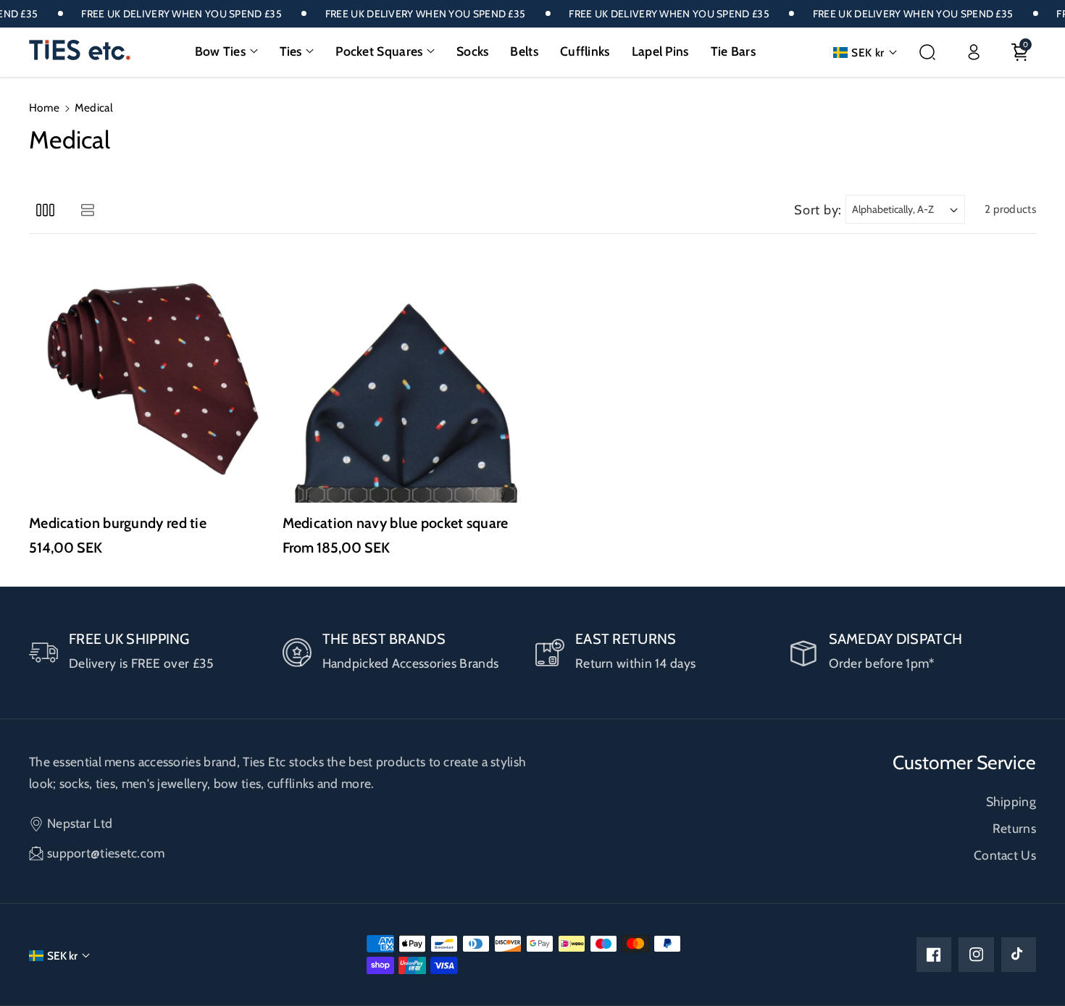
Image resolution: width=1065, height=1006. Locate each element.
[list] (87, 209)
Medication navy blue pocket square (396, 523)
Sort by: (818, 209)
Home (44, 107)
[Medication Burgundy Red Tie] (153, 379)
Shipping (1011, 801)
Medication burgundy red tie (117, 523)
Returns (1014, 828)
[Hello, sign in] (974, 52)
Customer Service (964, 762)
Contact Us (1005, 855)
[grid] (45, 209)
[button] (226, 51)
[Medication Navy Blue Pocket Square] (406, 379)
